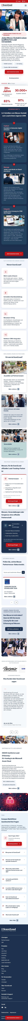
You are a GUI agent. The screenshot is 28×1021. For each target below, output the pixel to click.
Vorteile (3, 979)
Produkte (4, 946)
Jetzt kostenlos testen (13, 72)
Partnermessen (5, 940)
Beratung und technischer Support (6, 997)
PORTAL (3, 958)
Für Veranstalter (6, 977)
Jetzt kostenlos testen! (13, 1017)
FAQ (2, 973)
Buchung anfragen (13, 501)
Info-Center (5, 966)
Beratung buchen (14, 78)
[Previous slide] (11, 732)
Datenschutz (5, 1012)
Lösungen (4, 937)
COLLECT (4, 953)
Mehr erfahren (13, 389)
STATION (3, 955)
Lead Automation (6, 962)
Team (2, 988)
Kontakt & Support (7, 994)
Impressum (13, 1012)
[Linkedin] (5, 1007)
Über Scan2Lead (6, 985)
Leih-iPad (4, 951)
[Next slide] (16, 602)
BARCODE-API (5, 960)
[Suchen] (23, 572)
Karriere (3, 990)
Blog (2, 968)
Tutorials (3, 971)
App (2, 948)
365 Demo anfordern (13, 629)
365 (2, 942)
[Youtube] (2, 1007)
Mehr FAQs (13, 920)
